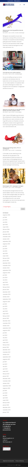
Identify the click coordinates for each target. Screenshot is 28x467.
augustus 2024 (6, 272)
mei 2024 (5, 280)
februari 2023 (6, 316)
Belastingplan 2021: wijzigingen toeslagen (13, 186)
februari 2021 (6, 373)
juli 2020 (5, 390)
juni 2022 (5, 335)
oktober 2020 (6, 383)
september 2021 (7, 357)
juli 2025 (5, 246)
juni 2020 (5, 393)
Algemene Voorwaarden (8, 460)
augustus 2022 (6, 330)
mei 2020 (5, 395)
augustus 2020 (6, 388)
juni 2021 (5, 364)
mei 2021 (5, 366)
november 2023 (6, 294)
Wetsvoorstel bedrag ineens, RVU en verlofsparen (12, 148)
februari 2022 (6, 345)
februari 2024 (6, 287)
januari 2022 (6, 347)
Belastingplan (18, 187)
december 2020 (6, 378)
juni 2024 (5, 277)
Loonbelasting (18, 150)
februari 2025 (6, 258)
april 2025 (5, 253)
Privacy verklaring (20, 460)
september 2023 (7, 299)
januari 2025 (6, 260)
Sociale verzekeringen (19, 32)
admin (6, 32)
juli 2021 (5, 361)
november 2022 (6, 323)
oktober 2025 (6, 239)
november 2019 (6, 410)
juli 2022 (5, 333)
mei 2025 (5, 251)
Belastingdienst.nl (8, 438)
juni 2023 (5, 306)
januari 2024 (6, 289)
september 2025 (7, 241)
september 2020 (7, 386)
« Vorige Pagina (6, 206)
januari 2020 (6, 405)
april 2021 (5, 369)
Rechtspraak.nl (7, 442)
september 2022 (7, 328)
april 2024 (5, 282)
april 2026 (5, 224)
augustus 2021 (6, 359)
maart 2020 (5, 400)
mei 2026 (5, 222)
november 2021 (6, 352)
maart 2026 (5, 227)
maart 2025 (5, 256)
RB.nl (4, 436)
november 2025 (6, 236)
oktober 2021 (6, 354)
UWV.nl (5, 440)
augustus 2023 (6, 301)
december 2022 (6, 321)
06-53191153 (7, 430)
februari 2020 (6, 402)
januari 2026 (6, 232)
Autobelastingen (18, 74)
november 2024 (6, 265)
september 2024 (7, 270)
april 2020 (5, 398)
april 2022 (5, 340)
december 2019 (6, 407)
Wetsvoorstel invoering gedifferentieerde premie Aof (13, 31)
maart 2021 (5, 371)
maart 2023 (5, 313)
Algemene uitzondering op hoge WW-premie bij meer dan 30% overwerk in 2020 (14, 110)
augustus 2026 (6, 215)
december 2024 (6, 263)
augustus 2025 (6, 244)
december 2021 (6, 349)
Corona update (18, 112)
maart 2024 (5, 284)
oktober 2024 (6, 268)
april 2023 (5, 311)
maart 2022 (5, 342)
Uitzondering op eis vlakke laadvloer (12, 72)
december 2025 (6, 234)
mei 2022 (5, 337)
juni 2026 (5, 219)
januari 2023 (6, 318)
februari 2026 (6, 229)
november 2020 (6, 381)
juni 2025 (5, 248)
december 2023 (6, 292)
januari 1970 (6, 412)
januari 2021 (6, 376)
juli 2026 (5, 217)
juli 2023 (5, 304)
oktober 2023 (6, 296)
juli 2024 (5, 275)
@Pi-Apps (18, 465)
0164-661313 (11, 1)
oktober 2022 (6, 325)
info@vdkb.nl (7, 426)
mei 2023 (5, 308)
